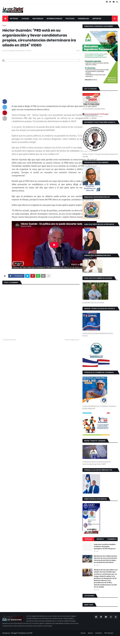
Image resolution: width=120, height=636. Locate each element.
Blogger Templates (18, 633)
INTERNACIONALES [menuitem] (54, 18)
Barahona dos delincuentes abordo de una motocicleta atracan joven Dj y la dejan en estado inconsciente (105, 559)
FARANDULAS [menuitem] (83, 18)
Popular (88, 539)
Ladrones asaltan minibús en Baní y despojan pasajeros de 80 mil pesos (105, 546)
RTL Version (109, 633)
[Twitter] (27, 276)
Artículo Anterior (10, 340)
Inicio (4, 25)
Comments (111, 539)
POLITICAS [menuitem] (70, 18)
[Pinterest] (32, 276)
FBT (31, 633)
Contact (98, 633)
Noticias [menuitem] (14, 18)
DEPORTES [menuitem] (96, 18)
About (90, 633)
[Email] (43, 276)
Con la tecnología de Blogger (97, 114)
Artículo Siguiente (71, 340)
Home (83, 633)
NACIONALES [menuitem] (38, 18)
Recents (100, 539)
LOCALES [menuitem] (25, 18)
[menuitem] (5, 18)
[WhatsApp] (38, 276)
